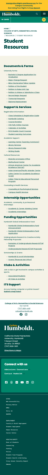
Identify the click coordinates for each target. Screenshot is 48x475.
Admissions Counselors (16, 369)
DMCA (7, 408)
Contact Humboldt (13, 374)
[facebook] (21, 314)
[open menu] (44, 14)
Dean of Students (12, 442)
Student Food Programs (14, 455)
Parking (9, 448)
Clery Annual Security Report (17, 461)
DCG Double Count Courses (19, 131)
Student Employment (13, 426)
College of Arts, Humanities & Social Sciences (20, 32)
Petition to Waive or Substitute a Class (24, 92)
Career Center (11, 433)
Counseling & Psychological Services (23, 189)
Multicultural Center (16, 162)
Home (6, 29)
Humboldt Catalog (16, 119)
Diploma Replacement (17, 102)
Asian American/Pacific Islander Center (24, 171)
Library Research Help (17, 148)
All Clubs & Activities (16, 279)
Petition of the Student (17, 86)
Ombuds (8, 464)
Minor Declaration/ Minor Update (21, 83)
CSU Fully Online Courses (18, 125)
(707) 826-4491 (24, 309)
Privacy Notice (11, 404)
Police (8, 451)
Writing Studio (14, 151)
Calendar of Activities (17, 128)
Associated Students (16, 276)
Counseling (10, 445)
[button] (37, 14)
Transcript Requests (16, 99)
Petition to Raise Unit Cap (18, 89)
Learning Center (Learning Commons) (23, 142)
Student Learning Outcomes (19, 134)
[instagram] (26, 314)
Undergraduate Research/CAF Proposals (25, 249)
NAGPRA (8, 414)
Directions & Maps (12, 351)
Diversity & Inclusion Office (19, 159)
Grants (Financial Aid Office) (20, 260)
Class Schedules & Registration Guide (23, 116)
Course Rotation (15, 122)
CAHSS (6, 19)
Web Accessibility (12, 401)
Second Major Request (17, 96)
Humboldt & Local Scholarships (21, 257)
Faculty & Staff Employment (16, 423)
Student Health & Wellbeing (16, 458)
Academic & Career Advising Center (23, 209)
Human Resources (12, 430)
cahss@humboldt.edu (24, 311)
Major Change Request (17, 80)
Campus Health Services (18, 192)
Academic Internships (17, 212)
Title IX (9, 411)
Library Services (14, 145)
